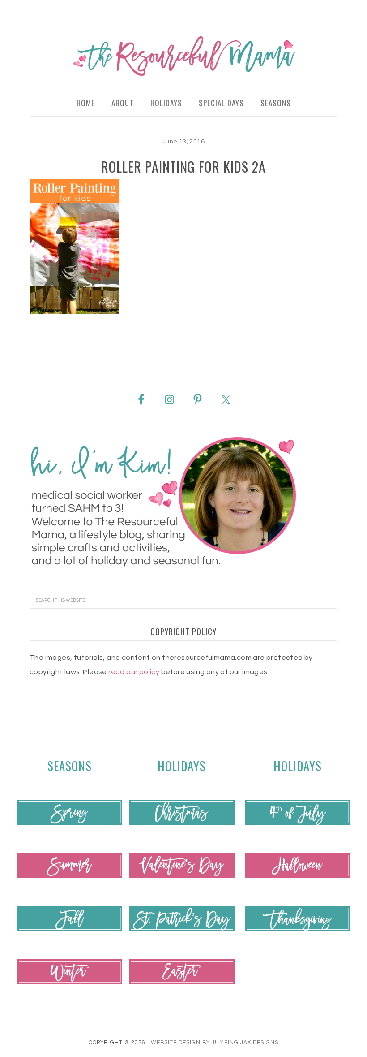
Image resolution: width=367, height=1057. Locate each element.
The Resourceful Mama (183, 56)
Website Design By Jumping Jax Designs (214, 1042)
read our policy (133, 672)
